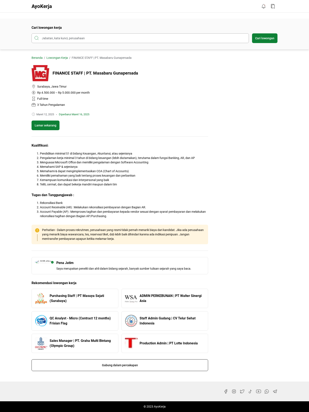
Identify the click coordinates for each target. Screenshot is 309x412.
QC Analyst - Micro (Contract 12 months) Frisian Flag (80, 320)
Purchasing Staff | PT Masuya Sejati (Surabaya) (77, 298)
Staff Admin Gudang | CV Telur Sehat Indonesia (167, 320)
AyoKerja (42, 6)
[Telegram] (274, 391)
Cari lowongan (264, 38)
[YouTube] (258, 391)
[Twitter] (242, 391)
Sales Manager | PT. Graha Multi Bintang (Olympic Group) (80, 343)
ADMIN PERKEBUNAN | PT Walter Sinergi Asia (171, 298)
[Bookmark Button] (272, 6)
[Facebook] (225, 391)
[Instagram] (233, 391)
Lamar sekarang (45, 125)
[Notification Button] (263, 6)
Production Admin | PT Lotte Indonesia (169, 343)
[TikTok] (250, 391)
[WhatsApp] (266, 391)
